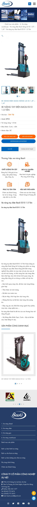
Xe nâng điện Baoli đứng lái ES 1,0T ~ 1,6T (18, 102)
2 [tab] (19, 96)
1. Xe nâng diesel (7, 424)
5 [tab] (21, 404)
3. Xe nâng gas (6, 433)
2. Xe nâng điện (6, 428)
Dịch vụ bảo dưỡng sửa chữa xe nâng (13, 458)
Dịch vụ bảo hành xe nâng (9, 449)
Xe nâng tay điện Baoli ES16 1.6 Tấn (16, 379)
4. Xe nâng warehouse (8, 438)
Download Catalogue (18, 141)
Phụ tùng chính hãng (7, 462)
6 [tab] (23, 404)
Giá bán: (4, 115)
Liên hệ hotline (27, 136)
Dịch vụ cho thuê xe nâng (9, 453)
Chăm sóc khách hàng (8, 467)
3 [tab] (19, 383)
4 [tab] (21, 383)
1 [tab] (17, 96)
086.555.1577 (34, 498)
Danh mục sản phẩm (11, 24)
